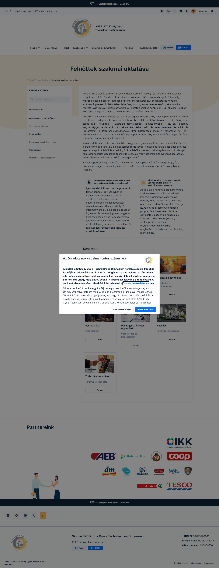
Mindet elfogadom (145, 309)
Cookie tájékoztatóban (136, 283)
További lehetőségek (122, 309)
